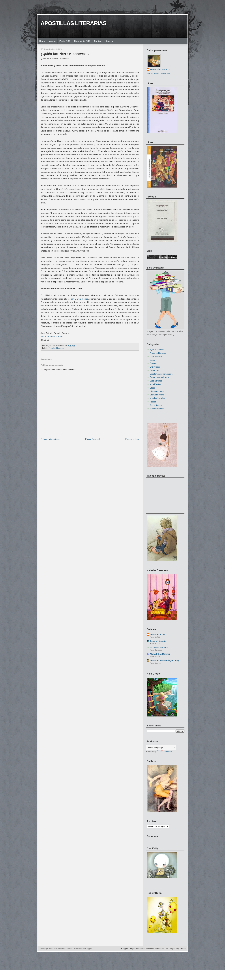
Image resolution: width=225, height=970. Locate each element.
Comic (152, 360)
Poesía (153, 402)
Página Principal (92, 439)
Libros (152, 388)
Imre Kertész (155, 384)
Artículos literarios (56, 348)
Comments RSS (82, 41)
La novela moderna (159, 647)
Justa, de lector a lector (52, 336)
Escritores (154, 370)
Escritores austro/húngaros (162, 374)
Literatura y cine (157, 395)
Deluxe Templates (156, 948)
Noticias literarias (157, 398)
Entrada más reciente (50, 439)
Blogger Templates (129, 948)
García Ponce (156, 381)
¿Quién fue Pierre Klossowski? (65, 54)
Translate (167, 751)
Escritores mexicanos (159, 377)
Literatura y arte (157, 391)
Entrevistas (155, 367)
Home (42, 41)
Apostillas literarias (73, 23)
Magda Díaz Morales (160, 69)
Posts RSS (64, 41)
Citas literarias (156, 356)
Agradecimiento (156, 349)
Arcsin (183, 948)
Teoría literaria (156, 405)
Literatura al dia (157, 634)
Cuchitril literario (158, 641)
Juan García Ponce (78, 299)
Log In (109, 41)
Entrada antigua (132, 439)
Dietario (153, 363)
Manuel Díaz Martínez (160, 654)
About (52, 41)
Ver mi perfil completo (159, 74)
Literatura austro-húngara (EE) (164, 660)
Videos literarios (157, 409)
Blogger (88, 948)
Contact (98, 41)
